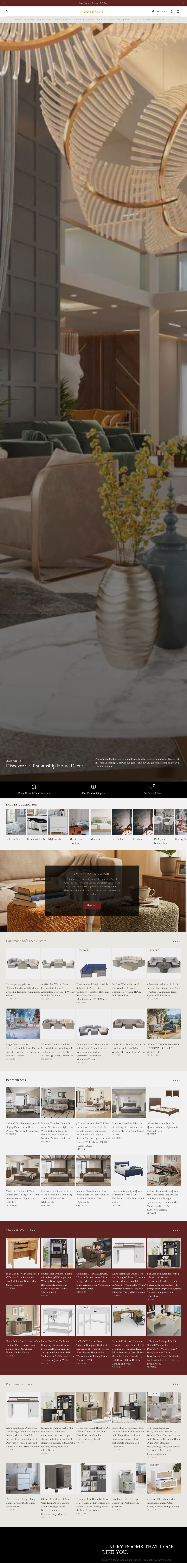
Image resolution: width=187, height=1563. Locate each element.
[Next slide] (184, 3)
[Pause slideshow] (85, 928)
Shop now (104, 901)
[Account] (171, 11)
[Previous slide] (3, 3)
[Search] (7, 11)
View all (177, 941)
